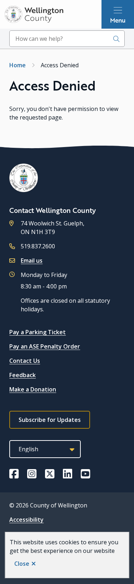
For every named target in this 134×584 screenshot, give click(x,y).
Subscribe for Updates (50, 420)
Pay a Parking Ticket (37, 332)
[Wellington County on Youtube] (85, 474)
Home (17, 65)
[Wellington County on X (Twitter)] (49, 474)
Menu (117, 20)
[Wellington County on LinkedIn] (67, 474)
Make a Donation (32, 389)
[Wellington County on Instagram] (31, 474)
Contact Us (24, 361)
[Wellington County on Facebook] (14, 474)
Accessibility (26, 520)
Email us (32, 260)
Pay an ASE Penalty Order (44, 346)
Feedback (22, 375)
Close (21, 564)
